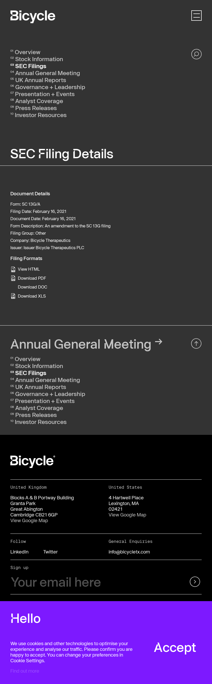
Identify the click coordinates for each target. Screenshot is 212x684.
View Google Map (29, 520)
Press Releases (36, 108)
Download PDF (32, 278)
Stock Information (39, 59)
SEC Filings (30, 66)
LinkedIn (19, 552)
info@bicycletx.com (129, 552)
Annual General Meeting (47, 73)
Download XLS (32, 295)
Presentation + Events (45, 94)
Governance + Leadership (50, 87)
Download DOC (32, 286)
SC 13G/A (31, 203)
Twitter (50, 552)
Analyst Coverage (39, 101)
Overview (27, 52)
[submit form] (188, 582)
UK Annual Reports (40, 80)
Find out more (24, 671)
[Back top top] (196, 343)
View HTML (29, 269)
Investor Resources (41, 115)
